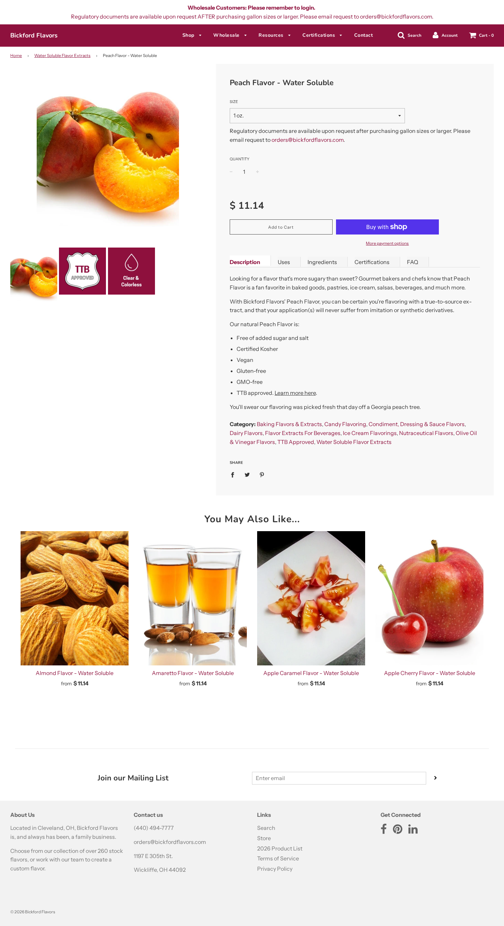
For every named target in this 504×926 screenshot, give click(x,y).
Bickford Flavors (34, 35)
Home (16, 55)
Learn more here (295, 392)
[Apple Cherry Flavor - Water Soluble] (429, 598)
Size (234, 101)
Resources (272, 35)
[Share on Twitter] (247, 474)
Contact (363, 35)
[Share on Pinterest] (262, 474)
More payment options (387, 243)
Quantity (239, 159)
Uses (284, 262)
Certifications (319, 35)
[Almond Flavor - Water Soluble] (75, 598)
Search (266, 827)
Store (264, 838)
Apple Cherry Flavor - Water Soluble (429, 673)
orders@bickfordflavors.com (308, 139)
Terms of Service (278, 858)
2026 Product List (279, 848)
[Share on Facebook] (234, 474)
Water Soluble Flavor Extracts (62, 55)
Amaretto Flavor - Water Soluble (193, 673)
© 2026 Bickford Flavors (32, 911)
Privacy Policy (274, 868)
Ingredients (322, 262)
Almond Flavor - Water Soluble (74, 673)
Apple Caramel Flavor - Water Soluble (311, 673)
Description (245, 262)
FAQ (412, 262)
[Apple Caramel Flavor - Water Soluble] (311, 598)
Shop (189, 35)
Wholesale (227, 35)
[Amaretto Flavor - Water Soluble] (193, 598)
